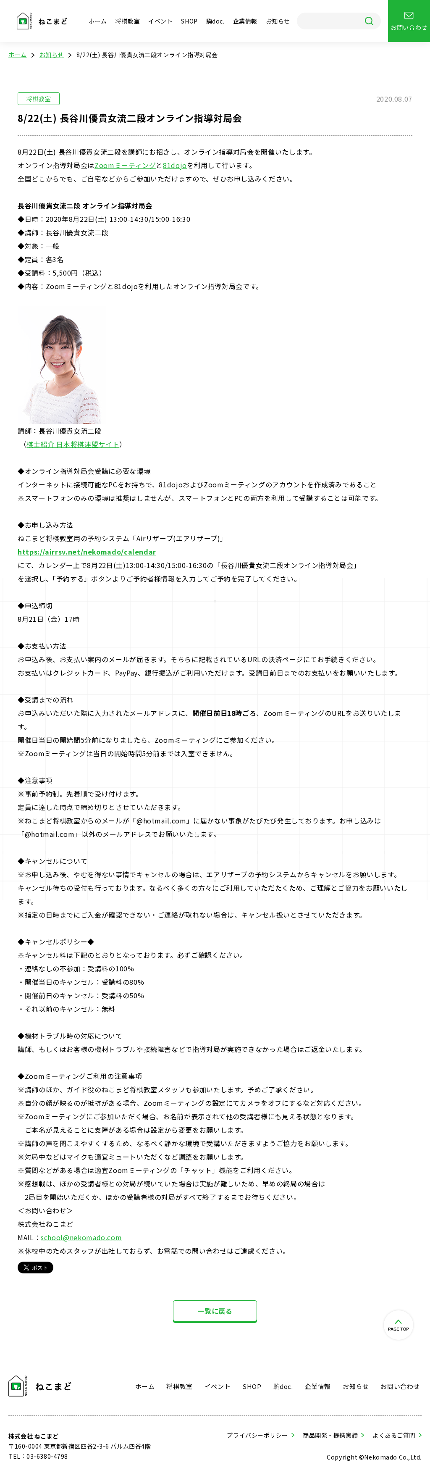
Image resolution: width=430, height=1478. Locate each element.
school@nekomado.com (81, 1237)
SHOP (189, 21)
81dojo (175, 165)
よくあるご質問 (393, 1435)
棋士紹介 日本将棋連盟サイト (72, 444)
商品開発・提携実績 (330, 1435)
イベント (160, 21)
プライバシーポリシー (257, 1435)
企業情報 (245, 21)
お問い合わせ (400, 1386)
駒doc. (215, 21)
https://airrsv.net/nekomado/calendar (87, 552)
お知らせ (278, 21)
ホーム (98, 21)
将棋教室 (127, 21)
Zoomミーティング (125, 165)
